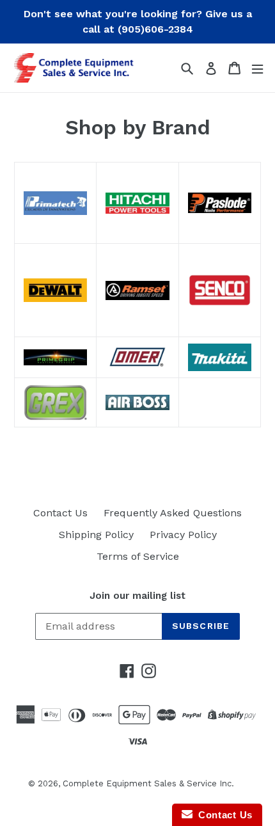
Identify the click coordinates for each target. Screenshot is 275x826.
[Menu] (257, 68)
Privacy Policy (183, 534)
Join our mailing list (137, 595)
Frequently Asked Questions (173, 513)
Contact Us (60, 513)
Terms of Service (138, 556)
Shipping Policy (96, 534)
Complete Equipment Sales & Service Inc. (148, 783)
